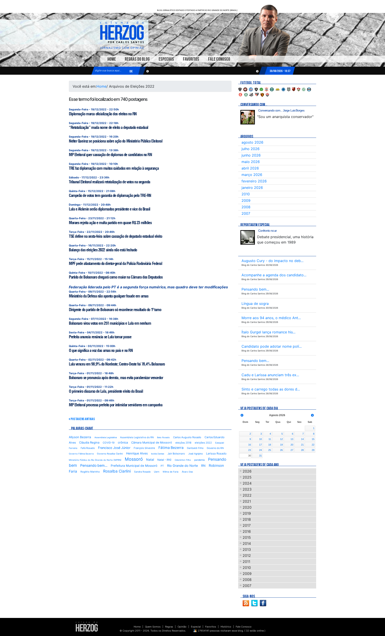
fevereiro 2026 (254, 181)
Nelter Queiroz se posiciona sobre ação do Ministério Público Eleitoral (115, 141)
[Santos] (251, 94)
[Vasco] (267, 94)
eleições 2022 (203, 442)
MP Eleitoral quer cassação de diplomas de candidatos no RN (110, 154)
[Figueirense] (289, 89)
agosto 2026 (252, 142)
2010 (246, 194)
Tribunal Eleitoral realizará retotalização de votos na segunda (109, 181)
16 (249, 444)
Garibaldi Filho (195, 448)
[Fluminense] (298, 89)
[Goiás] (303, 89)
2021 (247, 501)
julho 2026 (251, 149)
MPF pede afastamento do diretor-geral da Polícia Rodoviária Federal (115, 263)
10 (260, 439)
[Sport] (262, 94)
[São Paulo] (257, 94)
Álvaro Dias (187, 472)
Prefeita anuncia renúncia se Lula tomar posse (100, 336)
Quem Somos (153, 626)
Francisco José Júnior (114, 448)
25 (269, 450)
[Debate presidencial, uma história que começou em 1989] (247, 237)
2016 (247, 531)
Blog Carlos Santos (122, 35)
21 (302, 444)
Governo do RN (215, 448)
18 (269, 444)
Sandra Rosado (142, 471)
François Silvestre (144, 448)
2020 (247, 507)
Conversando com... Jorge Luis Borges (281, 110)
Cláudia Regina (89, 442)
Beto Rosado (163, 437)
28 (302, 450)
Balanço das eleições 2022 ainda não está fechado (103, 249)
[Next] (312, 415)
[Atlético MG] (240, 89)
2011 (246, 561)
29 (313, 450)
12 (281, 439)
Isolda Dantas (157, 453)
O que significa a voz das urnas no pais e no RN (101, 350)
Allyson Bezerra (80, 437)
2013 (247, 549)
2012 (247, 555)
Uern (156, 471)
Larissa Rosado (216, 453)
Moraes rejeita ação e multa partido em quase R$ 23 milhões (110, 222)
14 (302, 439)
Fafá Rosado (88, 448)
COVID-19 (109, 442)
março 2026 (252, 174)
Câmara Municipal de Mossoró (151, 442)
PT (162, 465)
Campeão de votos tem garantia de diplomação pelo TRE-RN (110, 195)
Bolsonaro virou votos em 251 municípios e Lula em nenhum (110, 323)
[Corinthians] (266, 89)
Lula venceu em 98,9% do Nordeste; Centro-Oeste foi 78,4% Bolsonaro (117, 364)
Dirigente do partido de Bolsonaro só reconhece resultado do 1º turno (115, 309)
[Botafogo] (256, 89)
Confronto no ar (267, 230)
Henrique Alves (137, 453)
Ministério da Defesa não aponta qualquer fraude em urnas (108, 296)
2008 (246, 207)
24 (260, 450)
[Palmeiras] (246, 94)
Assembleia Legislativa (105, 437)
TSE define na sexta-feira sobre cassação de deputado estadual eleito (115, 236)
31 (260, 455)
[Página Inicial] (87, 626)
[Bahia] (251, 89)
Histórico (226, 626)
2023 (247, 489)
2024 (247, 483)
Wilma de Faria (170, 471)
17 (260, 444)
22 (313, 444)
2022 (247, 495)
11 (269, 439)
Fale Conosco (219, 59)
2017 (247, 525)
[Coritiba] (272, 89)
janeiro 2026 (252, 187)
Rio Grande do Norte (182, 465)
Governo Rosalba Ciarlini (110, 453)
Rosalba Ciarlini (117, 471)
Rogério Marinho (90, 471)
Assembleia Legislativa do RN (137, 437)
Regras (169, 626)
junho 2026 (251, 155)
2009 (246, 200)
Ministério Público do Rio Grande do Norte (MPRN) (95, 460)
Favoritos (191, 59)
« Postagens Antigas (82, 419)
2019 (247, 513)
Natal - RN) (164, 459)
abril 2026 (250, 168)
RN (203, 465)
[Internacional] (240, 94)
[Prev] (242, 415)
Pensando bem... (93, 465)
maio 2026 (251, 161)
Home (111, 59)
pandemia (199, 459)
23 (249, 450)
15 (313, 439)
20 (292, 444)
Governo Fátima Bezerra (81, 453)
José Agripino (195, 453)
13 (292, 439)
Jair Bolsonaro (176, 453)
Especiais (166, 59)
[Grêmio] (309, 89)
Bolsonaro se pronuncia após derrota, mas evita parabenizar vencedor (116, 377)
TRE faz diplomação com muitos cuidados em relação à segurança (114, 168)
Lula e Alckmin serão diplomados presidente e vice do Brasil (109, 209)
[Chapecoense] (261, 89)
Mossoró (134, 459)
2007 (246, 213)
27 (292, 450)
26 (281, 450)
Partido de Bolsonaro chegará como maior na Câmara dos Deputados (115, 277)
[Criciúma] (277, 89)
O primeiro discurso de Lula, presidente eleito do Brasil (106, 391)
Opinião (182, 626)
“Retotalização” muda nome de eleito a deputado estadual (108, 127)
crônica (123, 442)
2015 (247, 537)
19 (281, 444)
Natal (150, 459)
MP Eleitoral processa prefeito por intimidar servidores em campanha (115, 404)
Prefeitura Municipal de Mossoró (134, 465)
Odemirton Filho (183, 460)
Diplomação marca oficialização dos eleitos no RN (103, 113)
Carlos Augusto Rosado (187, 437)
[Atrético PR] (245, 89)
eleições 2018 (183, 442)
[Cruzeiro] (283, 89)
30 (249, 455)
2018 (247, 519)
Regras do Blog (137, 59)
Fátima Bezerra (171, 448)
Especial (196, 626)
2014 (247, 543)
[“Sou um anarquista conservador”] (247, 117)
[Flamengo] (293, 89)
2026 (247, 471)
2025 (247, 477)
